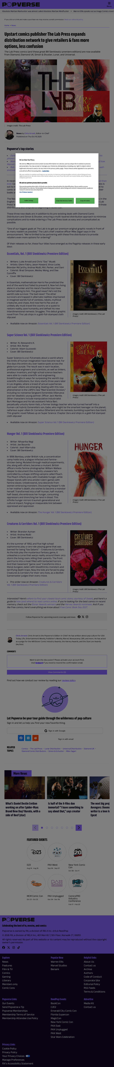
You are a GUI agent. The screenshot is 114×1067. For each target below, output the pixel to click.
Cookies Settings (28, 200)
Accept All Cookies (85, 200)
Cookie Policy (45, 171)
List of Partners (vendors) (26, 192)
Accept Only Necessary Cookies (64, 200)
